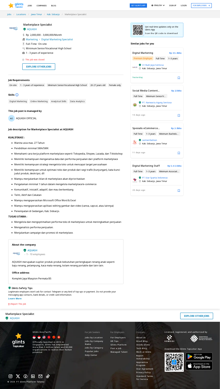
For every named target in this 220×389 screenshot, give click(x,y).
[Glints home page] (15, 5)
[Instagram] (10, 376)
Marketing (32, 39)
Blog (53, 5)
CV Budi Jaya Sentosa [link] (153, 64)
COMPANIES (42, 5)
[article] (157, 65)
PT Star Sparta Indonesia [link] (154, 177)
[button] (24, 29)
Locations (21, 14)
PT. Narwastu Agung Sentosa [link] (157, 102)
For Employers (200, 5)
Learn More (15, 298)
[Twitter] (18, 376)
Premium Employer (143, 58)
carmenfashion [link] (149, 140)
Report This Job (18, 304)
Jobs (30, 5)
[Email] (40, 376)
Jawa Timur (36, 14)
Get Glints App (138, 5)
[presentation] (15, 5)
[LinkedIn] (33, 376)
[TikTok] (48, 376)
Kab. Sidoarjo (53, 14)
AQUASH (32, 29)
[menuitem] (158, 5)
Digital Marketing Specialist (57, 39)
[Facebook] (25, 376)
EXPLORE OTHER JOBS (38, 66)
